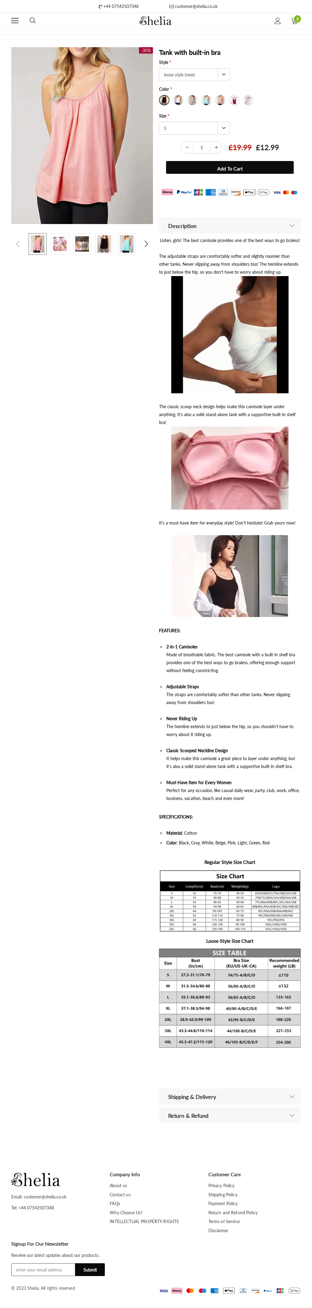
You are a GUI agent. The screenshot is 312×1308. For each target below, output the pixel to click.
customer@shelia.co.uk (196, 6)
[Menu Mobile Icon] (15, 20)
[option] (82, 135)
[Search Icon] (33, 21)
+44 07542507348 (120, 6)
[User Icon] (278, 21)
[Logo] (155, 21)
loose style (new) (179, 74)
